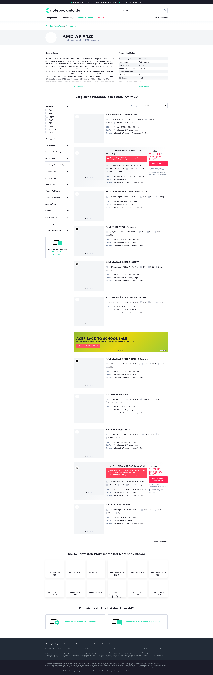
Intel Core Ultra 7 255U (137, 593)
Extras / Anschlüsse (53, 230)
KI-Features (50, 145)
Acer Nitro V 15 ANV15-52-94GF (129, 466)
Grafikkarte (50, 158)
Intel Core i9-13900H (75, 593)
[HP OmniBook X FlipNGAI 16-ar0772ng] (89, 165)
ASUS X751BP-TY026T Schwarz (121, 227)
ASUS (51, 123)
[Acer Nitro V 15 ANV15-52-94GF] (89, 480)
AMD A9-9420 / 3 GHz (122, 127)
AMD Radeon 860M (121, 179)
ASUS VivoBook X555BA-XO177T (122, 262)
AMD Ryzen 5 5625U (158, 593)
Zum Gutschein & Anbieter (158, 479)
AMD (51, 113)
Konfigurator (51, 17)
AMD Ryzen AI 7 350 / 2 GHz (125, 176)
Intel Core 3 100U (137, 573)
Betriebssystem (51, 224)
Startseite (46, 26)
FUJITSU (52, 129)
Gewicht (48, 211)
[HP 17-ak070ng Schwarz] (89, 519)
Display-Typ (50, 184)
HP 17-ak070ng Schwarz (118, 504)
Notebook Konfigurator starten (80, 621)
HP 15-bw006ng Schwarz (118, 429)
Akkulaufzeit (50, 204)
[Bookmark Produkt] (77, 116)
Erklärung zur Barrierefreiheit (102, 644)
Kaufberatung (67, 17)
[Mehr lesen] (80, 86)
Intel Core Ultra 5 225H (96, 593)
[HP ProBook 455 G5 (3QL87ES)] (89, 128)
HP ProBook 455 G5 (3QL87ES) (121, 114)
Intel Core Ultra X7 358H (158, 574)
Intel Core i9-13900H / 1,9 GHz (126, 489)
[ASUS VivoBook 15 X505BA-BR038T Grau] (89, 206)
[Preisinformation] (161, 154)
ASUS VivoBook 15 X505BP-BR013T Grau (126, 297)
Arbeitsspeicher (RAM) (54, 165)
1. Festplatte (50, 171)
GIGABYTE (53, 133)
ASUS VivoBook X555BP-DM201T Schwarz (127, 359)
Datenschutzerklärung (72, 644)
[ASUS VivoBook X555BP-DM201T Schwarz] (89, 373)
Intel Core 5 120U (96, 573)
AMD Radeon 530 (120, 520)
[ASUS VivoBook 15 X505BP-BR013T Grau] (89, 311)
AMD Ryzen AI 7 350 (54, 574)
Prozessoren (71, 26)
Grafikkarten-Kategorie (55, 152)
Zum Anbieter (134, 159)
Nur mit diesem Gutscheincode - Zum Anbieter (124, 476)
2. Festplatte (50, 178)
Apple (51, 116)
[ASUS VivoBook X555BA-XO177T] (89, 276)
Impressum (86, 644)
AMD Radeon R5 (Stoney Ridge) (126, 130)
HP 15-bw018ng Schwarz (118, 394)
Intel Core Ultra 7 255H (55, 593)
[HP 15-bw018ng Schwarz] (89, 408)
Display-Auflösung (52, 191)
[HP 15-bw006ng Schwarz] (89, 443)
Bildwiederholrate (52, 197)
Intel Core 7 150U (75, 573)
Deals (101, 17)
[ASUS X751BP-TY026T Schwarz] (89, 241)
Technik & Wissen (85, 17)
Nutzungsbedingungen (53, 644)
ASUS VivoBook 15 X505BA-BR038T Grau (126, 191)
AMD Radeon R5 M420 (122, 242)
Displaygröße (50, 139)
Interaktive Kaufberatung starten (143, 621)
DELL (51, 126)
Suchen (165, 10)
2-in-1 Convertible (52, 217)
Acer (51, 110)
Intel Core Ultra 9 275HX (117, 574)
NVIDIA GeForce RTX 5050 (124, 492)
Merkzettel (163, 17)
